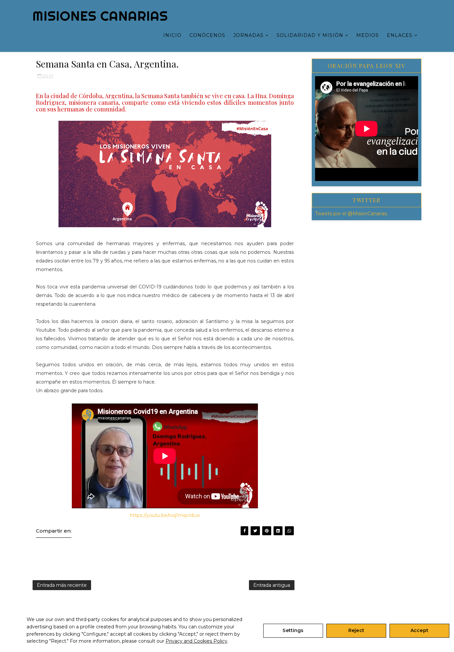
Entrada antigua (271, 585)
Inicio (172, 35)
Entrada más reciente (62, 585)
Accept (419, 630)
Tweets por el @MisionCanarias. (351, 214)
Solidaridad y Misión (310, 35)
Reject (356, 630)
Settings (293, 630)
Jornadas (248, 35)
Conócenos (207, 35)
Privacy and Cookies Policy (196, 641)
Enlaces (399, 35)
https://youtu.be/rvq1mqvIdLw (165, 515)
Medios (367, 35)
